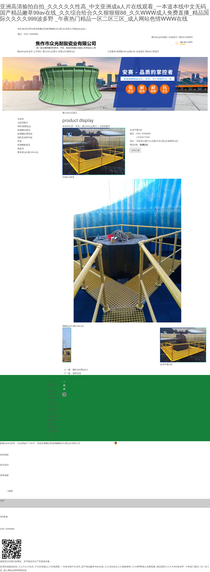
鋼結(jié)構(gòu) (80, 369)
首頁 (77, 126)
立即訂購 (135, 150)
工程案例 (111, 51)
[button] (103, 107)
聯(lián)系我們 (186, 37)
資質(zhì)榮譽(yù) (66, 51)
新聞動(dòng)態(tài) (126, 51)
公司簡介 (37, 51)
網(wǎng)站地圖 (159, 37)
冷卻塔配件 (104, 126)
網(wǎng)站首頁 (25, 51)
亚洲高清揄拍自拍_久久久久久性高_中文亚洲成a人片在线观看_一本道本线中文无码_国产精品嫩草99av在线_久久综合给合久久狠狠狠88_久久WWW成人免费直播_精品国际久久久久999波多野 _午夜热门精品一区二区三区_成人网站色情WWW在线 (104, 12)
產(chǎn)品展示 (50, 51)
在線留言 (173, 37)
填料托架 (77, 373)
